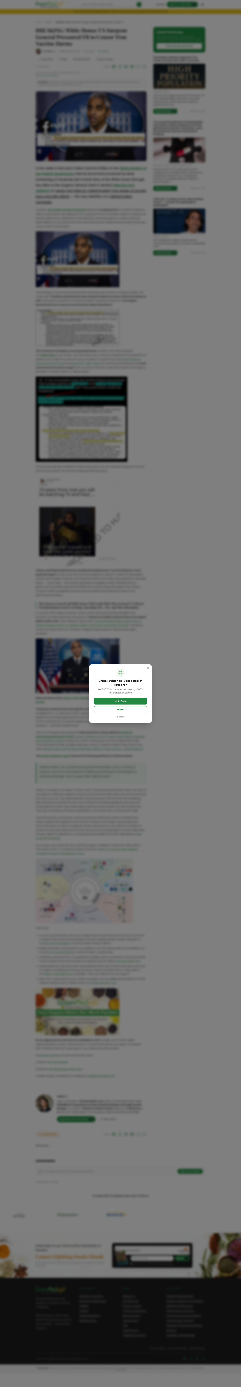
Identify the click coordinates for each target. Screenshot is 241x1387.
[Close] (148, 668)
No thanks (120, 716)
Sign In (120, 709)
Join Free (120, 701)
